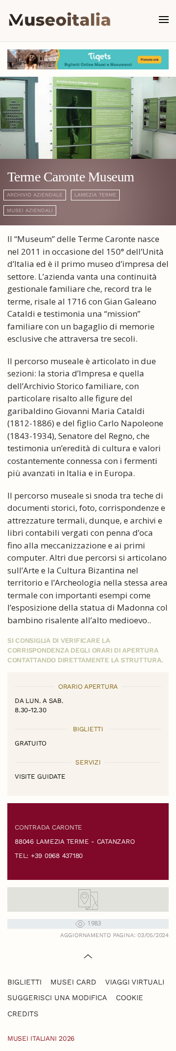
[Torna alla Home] (59, 19)
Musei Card (73, 982)
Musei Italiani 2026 (41, 1038)
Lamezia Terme (95, 195)
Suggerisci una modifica (57, 997)
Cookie (129, 997)
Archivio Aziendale (35, 195)
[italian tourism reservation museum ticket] (88, 59)
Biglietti (24, 982)
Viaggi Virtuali (134, 982)
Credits (23, 1013)
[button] (164, 19)
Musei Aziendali (30, 210)
